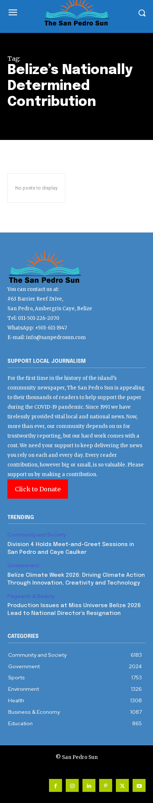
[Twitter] (122, 785)
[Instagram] (72, 785)
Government (23, 565)
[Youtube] (139, 785)
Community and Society (36, 535)
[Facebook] (55, 785)
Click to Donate (38, 489)
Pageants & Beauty (30, 596)
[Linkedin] (88, 785)
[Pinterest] (105, 785)
